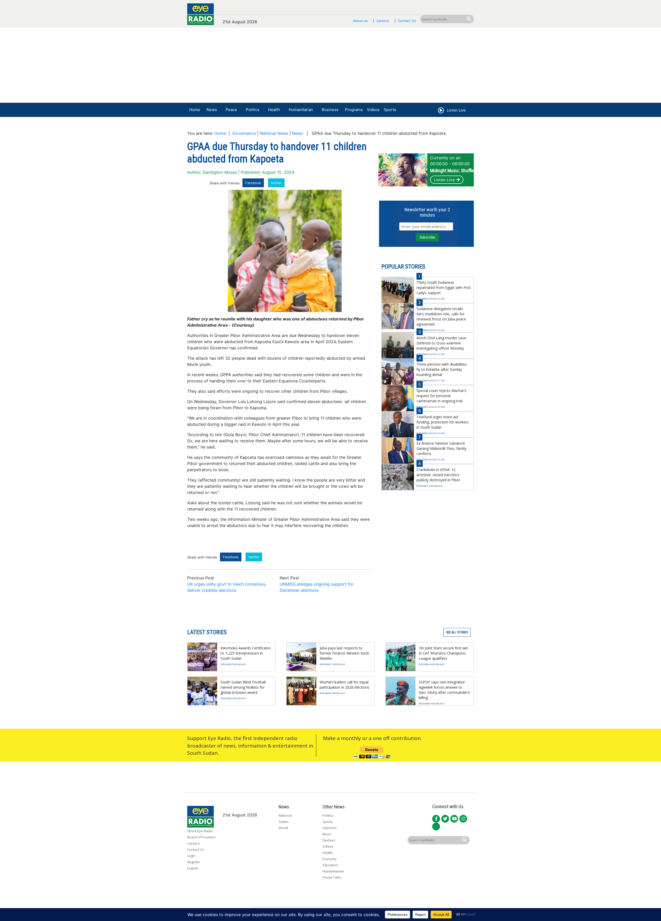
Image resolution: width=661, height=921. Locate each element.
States (284, 821)
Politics (252, 109)
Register (193, 862)
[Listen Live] (440, 111)
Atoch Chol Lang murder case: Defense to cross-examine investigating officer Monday (441, 343)
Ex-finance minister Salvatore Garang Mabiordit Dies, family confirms (441, 448)
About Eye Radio (200, 831)
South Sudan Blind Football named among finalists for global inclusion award (243, 687)
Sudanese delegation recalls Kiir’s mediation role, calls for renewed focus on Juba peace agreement (441, 316)
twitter (276, 183)
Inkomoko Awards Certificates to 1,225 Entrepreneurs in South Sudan (246, 653)
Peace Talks (331, 877)
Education (330, 865)
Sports (390, 109)
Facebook (253, 183)
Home (194, 109)
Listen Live (444, 179)
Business (330, 109)
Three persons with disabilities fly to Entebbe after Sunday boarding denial (441, 369)
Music (327, 834)
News (212, 109)
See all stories (457, 632)
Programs (354, 109)
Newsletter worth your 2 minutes (427, 212)
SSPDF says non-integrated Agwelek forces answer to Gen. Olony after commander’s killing (444, 690)
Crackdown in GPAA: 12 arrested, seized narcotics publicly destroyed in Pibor (438, 474)
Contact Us (407, 21)
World (283, 827)
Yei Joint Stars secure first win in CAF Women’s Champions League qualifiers (443, 653)
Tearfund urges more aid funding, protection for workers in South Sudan (442, 422)
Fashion (328, 840)
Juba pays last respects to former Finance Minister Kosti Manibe (344, 653)
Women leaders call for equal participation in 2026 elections (344, 685)
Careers (382, 21)
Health (274, 109)
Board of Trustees (201, 837)
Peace (231, 109)
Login (191, 855)
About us (360, 21)
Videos (373, 109)
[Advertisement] (330, 66)
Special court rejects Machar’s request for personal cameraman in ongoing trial (441, 395)
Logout (192, 868)
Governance (244, 133)
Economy (329, 858)
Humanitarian (301, 109)
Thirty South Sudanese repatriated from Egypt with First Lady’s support (443, 287)
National (285, 815)
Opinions (329, 827)
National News (274, 133)
